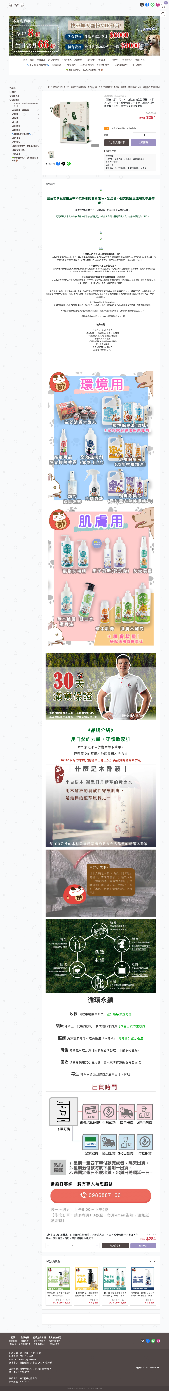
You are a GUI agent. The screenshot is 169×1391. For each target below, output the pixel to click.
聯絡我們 (13, 1341)
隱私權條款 (54, 1344)
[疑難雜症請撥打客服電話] (101, 1203)
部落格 (13, 1344)
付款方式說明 (39, 1338)
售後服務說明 (39, 1344)
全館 (107, 128)
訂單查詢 (25, 1341)
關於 (13, 1338)
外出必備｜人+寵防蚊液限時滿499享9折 (26, 105)
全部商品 (25, 1338)
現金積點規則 (54, 1341)
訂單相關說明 (24, 1344)
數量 (106, 135)
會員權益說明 (54, 1338)
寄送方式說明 (39, 1341)
